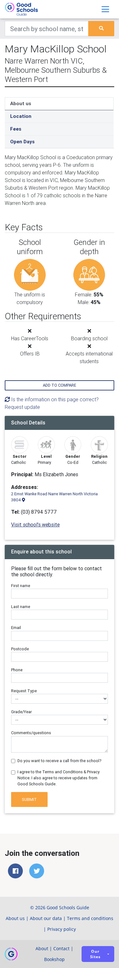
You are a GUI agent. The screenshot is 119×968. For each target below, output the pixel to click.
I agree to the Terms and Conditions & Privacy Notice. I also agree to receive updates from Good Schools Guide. (58, 778)
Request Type (24, 691)
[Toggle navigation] (105, 9)
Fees (15, 129)
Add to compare (59, 385)
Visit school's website (35, 524)
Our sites (95, 954)
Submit (29, 799)
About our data (46, 918)
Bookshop (54, 959)
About (42, 948)
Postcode (20, 649)
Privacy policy (61, 929)
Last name (20, 606)
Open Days (22, 142)
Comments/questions (31, 732)
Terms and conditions (90, 918)
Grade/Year (21, 711)
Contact (61, 948)
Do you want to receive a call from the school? (59, 760)
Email (16, 627)
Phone (17, 670)
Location (20, 116)
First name (20, 585)
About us (20, 103)
